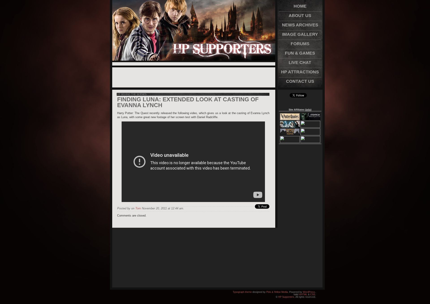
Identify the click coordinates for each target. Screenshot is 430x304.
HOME (300, 6)
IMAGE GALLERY (300, 34)
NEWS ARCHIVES (300, 25)
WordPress (309, 292)
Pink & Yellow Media (277, 292)
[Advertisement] (193, 64)
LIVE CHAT (300, 62)
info (308, 109)
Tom (138, 208)
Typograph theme (242, 292)
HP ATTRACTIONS (300, 72)
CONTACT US (300, 81)
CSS (312, 294)
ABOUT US (300, 15)
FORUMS (300, 43)
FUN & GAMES (300, 53)
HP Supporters (286, 296)
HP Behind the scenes (131, 94)
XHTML (303, 294)
